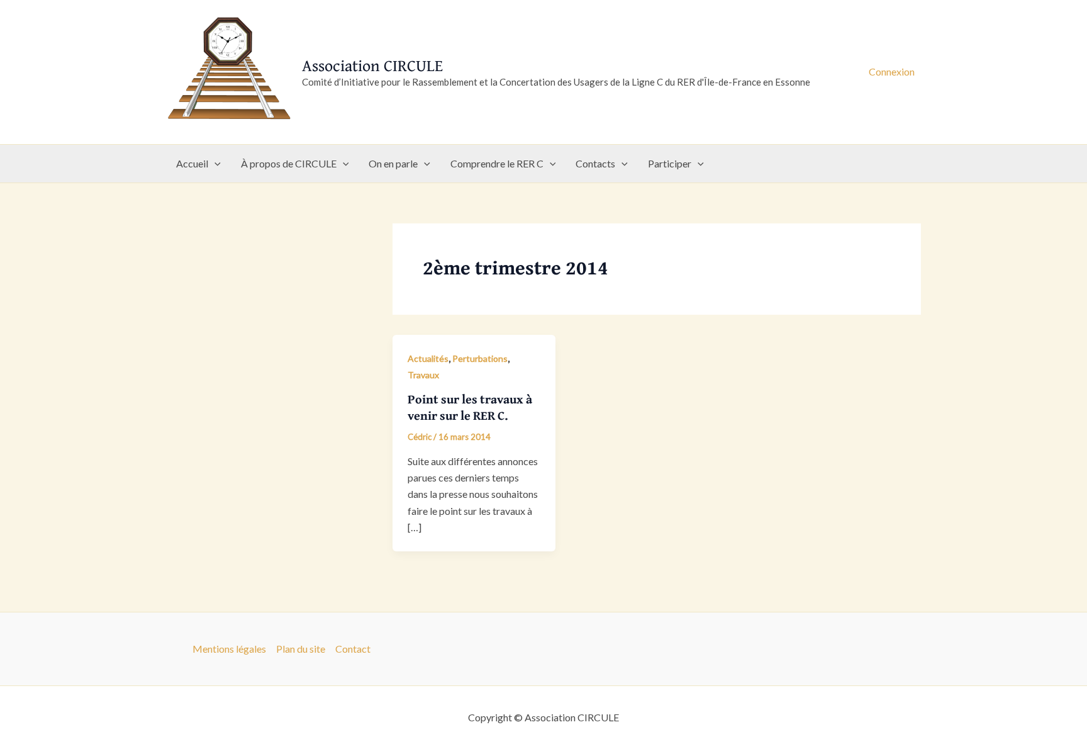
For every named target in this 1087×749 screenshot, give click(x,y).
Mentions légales (229, 649)
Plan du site (300, 649)
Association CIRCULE (372, 65)
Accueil (192, 163)
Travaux (423, 374)
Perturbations (480, 358)
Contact (353, 649)
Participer (669, 163)
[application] (214, 164)
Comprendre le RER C (497, 163)
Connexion (892, 71)
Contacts (595, 163)
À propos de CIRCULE (289, 163)
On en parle (393, 163)
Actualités (428, 358)
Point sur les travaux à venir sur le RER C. (470, 407)
